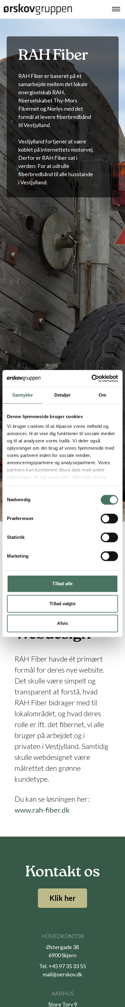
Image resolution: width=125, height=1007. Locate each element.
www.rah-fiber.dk (42, 809)
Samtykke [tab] (22, 395)
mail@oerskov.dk (62, 974)
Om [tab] (102, 395)
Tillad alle (62, 583)
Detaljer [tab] (62, 395)
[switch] (109, 518)
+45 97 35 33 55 (67, 966)
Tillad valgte (62, 603)
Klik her (62, 898)
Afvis (62, 623)
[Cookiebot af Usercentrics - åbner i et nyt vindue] (91, 378)
